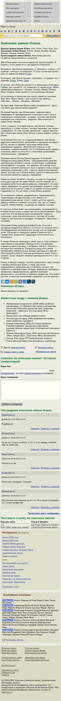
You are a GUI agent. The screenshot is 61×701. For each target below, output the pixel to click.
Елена (28, 74)
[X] (29, 281)
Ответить (35, 428)
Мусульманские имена (43, 8)
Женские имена (12, 8)
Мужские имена (12, 4)
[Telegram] (3, 281)
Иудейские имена (41, 17)
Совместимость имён (14, 352)
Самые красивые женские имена (17, 550)
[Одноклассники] (11, 281)
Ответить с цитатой (50, 428)
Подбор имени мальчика (13, 547)
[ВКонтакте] (7, 281)
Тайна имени (8, 566)
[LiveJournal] (33, 281)
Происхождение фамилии (37, 660)
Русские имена (32, 648)
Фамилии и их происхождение (16, 579)
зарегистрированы (33, 373)
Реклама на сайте (10, 670)
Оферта (5, 675)
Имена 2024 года (10, 540)
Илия (49, 87)
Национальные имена (46, 351)
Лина (26, 80)
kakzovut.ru (7, 692)
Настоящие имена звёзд (13, 582)
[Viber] (20, 281)
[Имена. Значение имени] (1, 12)
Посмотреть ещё (10, 587)
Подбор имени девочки (13, 543)
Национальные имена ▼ (16, 21)
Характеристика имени (13, 569)
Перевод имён (9, 572)
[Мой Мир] (24, 281)
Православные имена (43, 4)
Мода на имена (9, 556)
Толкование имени (11, 576)
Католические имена (42, 12)
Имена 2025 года (10, 537)
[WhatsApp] (16, 281)
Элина (13, 80)
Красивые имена (9, 653)
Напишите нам (8, 672)
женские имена (18, 347)
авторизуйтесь (8, 373)
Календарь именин (13, 17)
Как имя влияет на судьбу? (15, 563)
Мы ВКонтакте (8, 665)
